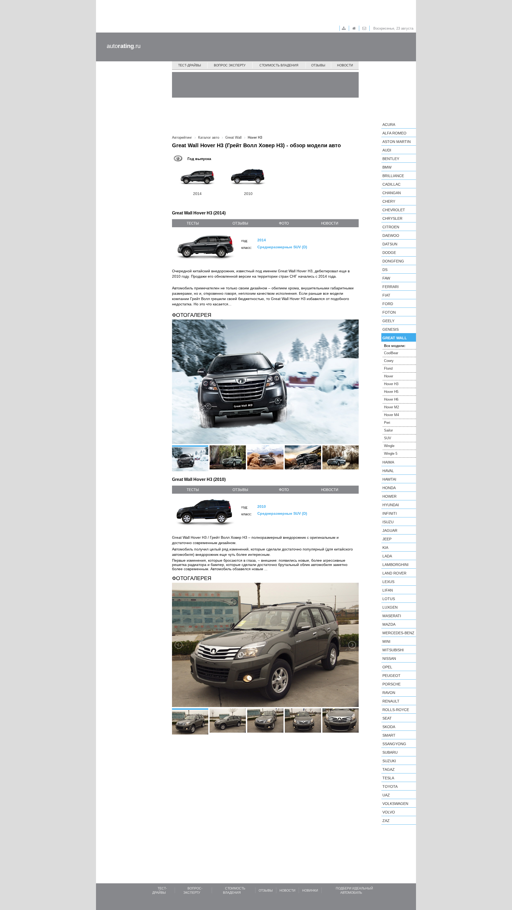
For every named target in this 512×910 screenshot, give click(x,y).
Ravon (388, 693)
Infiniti (389, 513)
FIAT (386, 295)
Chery (388, 201)
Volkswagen (395, 803)
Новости (345, 65)
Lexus (388, 582)
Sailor (388, 430)
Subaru (390, 752)
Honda (389, 488)
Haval (388, 471)
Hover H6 (391, 399)
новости (329, 223)
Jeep (386, 539)
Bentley (390, 159)
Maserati (391, 616)
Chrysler (392, 218)
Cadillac (391, 184)
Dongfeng (393, 261)
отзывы (240, 223)
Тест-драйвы (189, 65)
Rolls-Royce (395, 710)
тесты (193, 223)
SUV (387, 438)
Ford (387, 304)
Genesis (390, 329)
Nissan (389, 658)
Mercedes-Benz (398, 633)
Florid (388, 368)
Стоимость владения (278, 65)
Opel (387, 667)
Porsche (391, 684)
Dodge (389, 252)
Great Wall (394, 338)
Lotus (388, 599)
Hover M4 (391, 415)
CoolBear (391, 353)
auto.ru (124, 46)
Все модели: (394, 346)
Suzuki (389, 761)
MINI (386, 641)
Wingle (389, 446)
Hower (389, 496)
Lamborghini (395, 564)
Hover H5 (391, 392)
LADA (387, 556)
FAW (386, 278)
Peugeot (391, 675)
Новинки (310, 890)
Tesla (388, 778)
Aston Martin (396, 141)
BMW (386, 167)
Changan (391, 193)
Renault (390, 701)
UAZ (386, 795)
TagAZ (388, 769)
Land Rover (394, 573)
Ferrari (390, 287)
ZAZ (386, 821)
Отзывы (318, 65)
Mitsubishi (393, 650)
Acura (388, 124)
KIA (385, 547)
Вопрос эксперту (230, 65)
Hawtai (389, 479)
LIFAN (387, 590)
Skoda (388, 727)
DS (384, 270)
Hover (388, 376)
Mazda (388, 624)
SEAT (387, 718)
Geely (388, 321)
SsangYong (394, 744)
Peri (387, 423)
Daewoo (390, 235)
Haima (388, 462)
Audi (386, 150)
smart (388, 735)
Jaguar (389, 530)
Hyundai (390, 505)
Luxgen (390, 607)
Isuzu (388, 522)
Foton (389, 312)
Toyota (390, 786)
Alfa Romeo (394, 133)
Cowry (389, 361)
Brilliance (393, 176)
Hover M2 (391, 407)
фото (284, 223)
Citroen (390, 227)
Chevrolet (393, 210)
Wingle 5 (390, 454)
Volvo (388, 812)
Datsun (389, 244)
